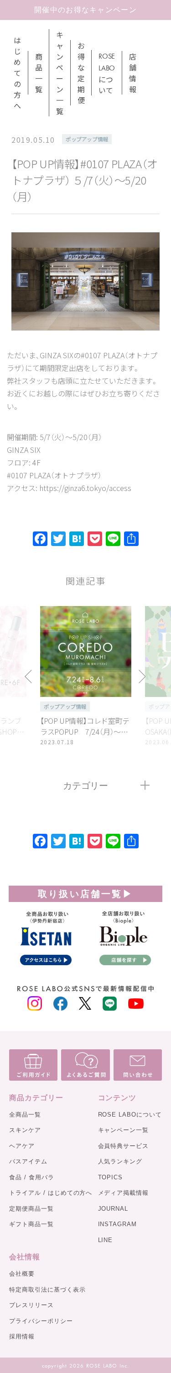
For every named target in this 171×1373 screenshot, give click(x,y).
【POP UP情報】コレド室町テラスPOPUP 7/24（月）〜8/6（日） (85, 726)
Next (142, 676)
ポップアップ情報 (87, 139)
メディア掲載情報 (123, 1192)
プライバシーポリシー (41, 1321)
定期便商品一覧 (31, 1208)
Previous (29, 676)
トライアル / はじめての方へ (50, 1192)
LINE (105, 1240)
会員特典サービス (123, 1145)
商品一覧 (38, 73)
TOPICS (110, 1177)
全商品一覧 (25, 1114)
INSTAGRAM (117, 1224)
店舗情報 (132, 73)
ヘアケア (22, 1145)
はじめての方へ (17, 73)
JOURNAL (113, 1208)
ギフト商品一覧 (31, 1224)
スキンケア (25, 1130)
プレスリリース (31, 1305)
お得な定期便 (81, 72)
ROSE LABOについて (130, 1114)
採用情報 (22, 1336)
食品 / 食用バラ (31, 1177)
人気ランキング (120, 1161)
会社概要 (22, 1273)
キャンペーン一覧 (59, 72)
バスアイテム (28, 1161)
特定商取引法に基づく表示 (47, 1289)
